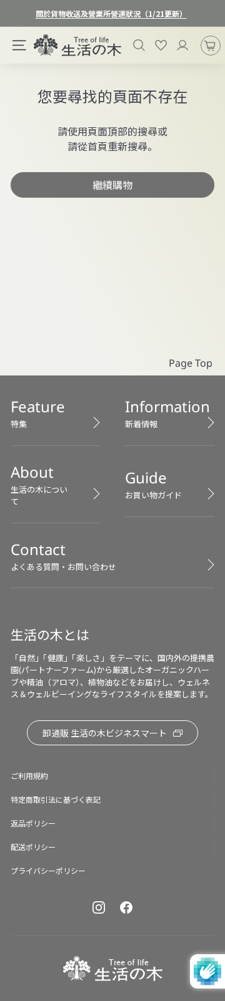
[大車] (211, 46)
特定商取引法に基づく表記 (56, 799)
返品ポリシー (33, 823)
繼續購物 (112, 184)
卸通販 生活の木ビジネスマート (104, 733)
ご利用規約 (29, 775)
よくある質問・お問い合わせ (63, 556)
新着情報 (167, 413)
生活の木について (39, 485)
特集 (38, 413)
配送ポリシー (33, 846)
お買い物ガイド (153, 484)
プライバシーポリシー (48, 870)
